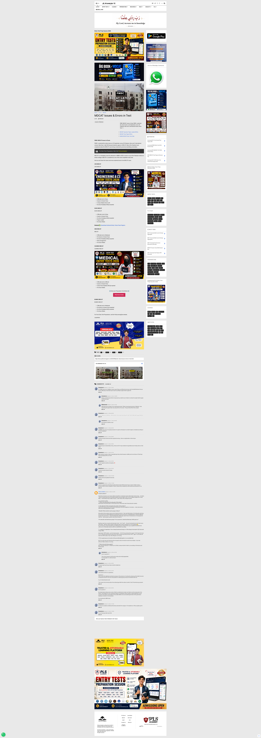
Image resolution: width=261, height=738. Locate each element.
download (159, 263)
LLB (153, 313)
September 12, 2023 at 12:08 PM (112, 396)
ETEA (158, 200)
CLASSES (114, 6)
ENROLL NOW (100, 9)
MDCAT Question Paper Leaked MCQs (129, 132)
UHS (149, 328)
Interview (157, 274)
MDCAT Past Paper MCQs (126, 134)
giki (154, 330)
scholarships (150, 221)
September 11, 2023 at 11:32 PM (109, 483)
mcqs (163, 263)
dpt (153, 316)
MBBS (149, 311)
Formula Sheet (151, 274)
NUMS (153, 198)
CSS (151, 313)
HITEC (149, 334)
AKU (155, 200)
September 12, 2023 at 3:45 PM (112, 552)
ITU (162, 332)
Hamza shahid (101, 491)
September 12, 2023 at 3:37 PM (109, 570)
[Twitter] (155, 3)
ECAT (149, 200)
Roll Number (150, 223)
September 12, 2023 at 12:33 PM (110, 491)
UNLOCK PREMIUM (99, 122)
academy (156, 272)
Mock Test (150, 270)
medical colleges (151, 326)
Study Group (150, 272)
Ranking (156, 216)
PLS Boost (123, 715)
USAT (151, 204)
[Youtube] (152, 3)
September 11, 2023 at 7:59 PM (109, 387)
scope (160, 216)
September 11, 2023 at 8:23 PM (109, 413)
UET (161, 328)
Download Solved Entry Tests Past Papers (113, 225)
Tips (149, 263)
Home (95, 112)
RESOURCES (133, 6)
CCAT (162, 202)
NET (152, 200)
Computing (158, 313)
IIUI (159, 332)
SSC (152, 202)
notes (157, 267)
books (153, 267)
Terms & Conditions (123, 725)
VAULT (140, 6)
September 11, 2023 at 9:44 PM (112, 420)
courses (160, 219)
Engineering (161, 311)
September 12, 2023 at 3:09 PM (109, 563)
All (100, 112)
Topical (149, 267)
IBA (159, 330)
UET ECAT (130, 717)
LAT (159, 202)
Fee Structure (151, 216)
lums (162, 330)
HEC (157, 330)
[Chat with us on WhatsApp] (3, 735)
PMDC (158, 328)
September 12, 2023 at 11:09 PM (109, 611)
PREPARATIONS (123, 6)
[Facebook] (159, 3)
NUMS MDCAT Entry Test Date (127, 136)
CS (148, 313)
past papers (153, 263)
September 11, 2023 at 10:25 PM (109, 475)
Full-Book (160, 265)
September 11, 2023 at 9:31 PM (109, 452)
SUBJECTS (147, 6)
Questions (162, 270)
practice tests (156, 270)
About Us (130, 722)
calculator (150, 219)
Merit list (162, 214)
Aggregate (155, 219)
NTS (161, 200)
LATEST (97, 6)
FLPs (149, 265)
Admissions (150, 214)
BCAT (149, 202)
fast (149, 330)
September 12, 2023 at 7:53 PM (112, 404)
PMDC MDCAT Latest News (104, 376)
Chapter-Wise (154, 265)
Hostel (159, 221)
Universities (153, 328)
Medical (153, 311)
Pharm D (150, 316)
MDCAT (104, 112)
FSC (162, 198)
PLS (155, 6)
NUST (161, 326)
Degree (155, 221)
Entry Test (158, 198)
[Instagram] (157, 3)
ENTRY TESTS (105, 6)
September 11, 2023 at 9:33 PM (109, 461)
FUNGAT (156, 202)
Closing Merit (156, 214)
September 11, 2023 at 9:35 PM (109, 468)
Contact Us (123, 722)
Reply (99, 392)
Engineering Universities (153, 332)
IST (152, 334)
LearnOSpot (129, 715)
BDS (157, 311)
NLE (148, 204)
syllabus (160, 267)
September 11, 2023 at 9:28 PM (109, 436)
